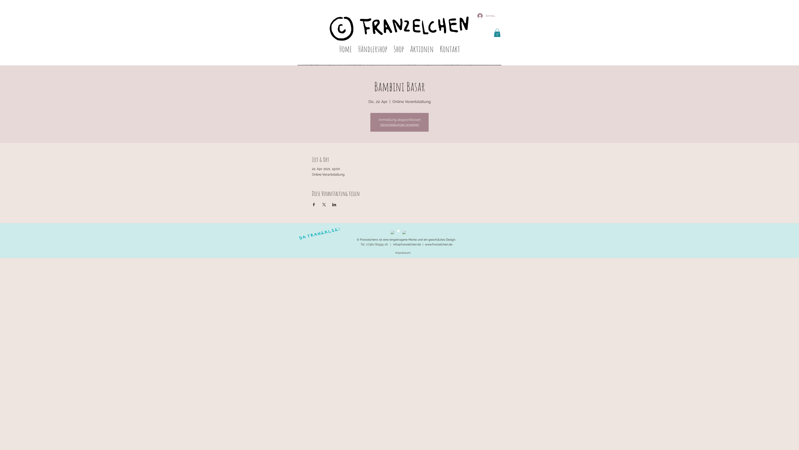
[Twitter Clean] (398, 231)
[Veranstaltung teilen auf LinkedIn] (334, 204)
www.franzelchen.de (438, 244)
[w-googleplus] (404, 232)
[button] (497, 33)
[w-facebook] (392, 232)
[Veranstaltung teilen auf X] (324, 204)
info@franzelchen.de (407, 244)
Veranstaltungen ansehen (399, 125)
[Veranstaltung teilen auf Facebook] (314, 204)
